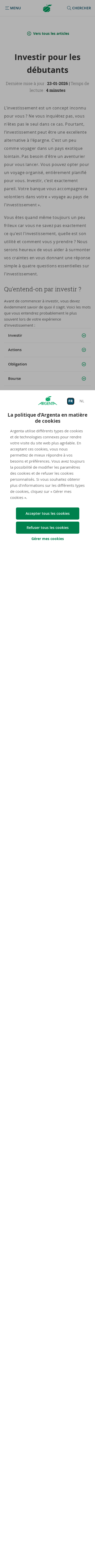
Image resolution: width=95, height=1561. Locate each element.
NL (82, 401)
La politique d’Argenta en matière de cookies (47, 418)
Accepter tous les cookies (48, 513)
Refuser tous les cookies (48, 527)
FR (70, 401)
